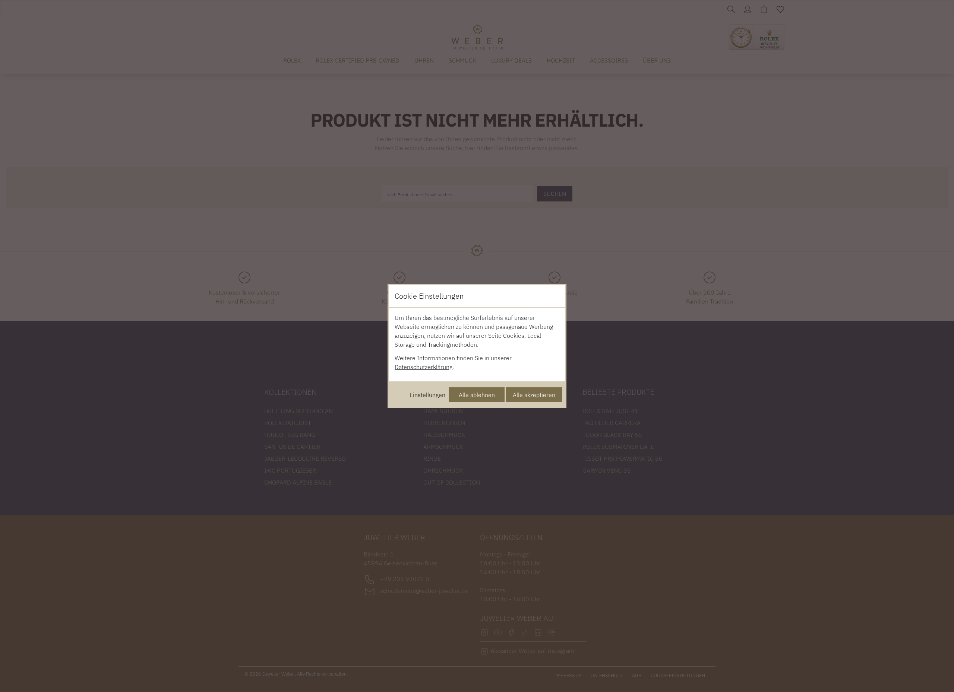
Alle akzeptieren (534, 395)
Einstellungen (427, 395)
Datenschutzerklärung (423, 367)
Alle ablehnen (477, 395)
